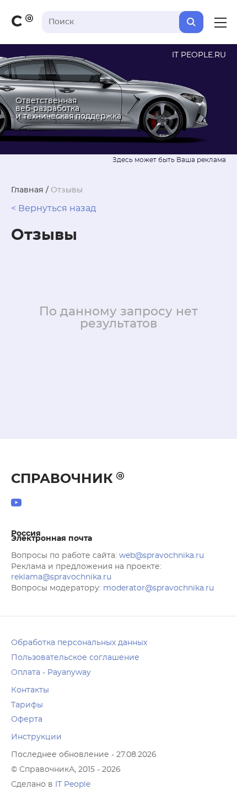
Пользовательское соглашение (75, 658)
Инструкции (36, 737)
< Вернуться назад (53, 208)
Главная (27, 190)
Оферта (26, 719)
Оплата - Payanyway (51, 672)
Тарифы (27, 705)
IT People (72, 784)
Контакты (30, 690)
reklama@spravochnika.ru (61, 577)
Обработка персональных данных (79, 643)
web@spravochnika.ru (161, 556)
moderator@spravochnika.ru (158, 588)
